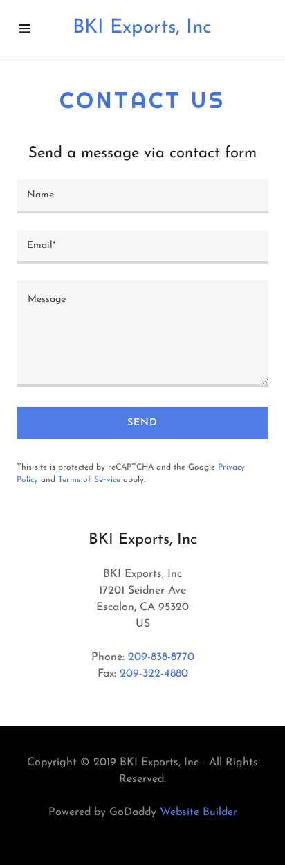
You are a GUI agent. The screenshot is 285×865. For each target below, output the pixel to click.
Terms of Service (89, 480)
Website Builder (198, 812)
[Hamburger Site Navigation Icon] (32, 28)
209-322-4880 (154, 673)
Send (142, 423)
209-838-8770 (161, 657)
